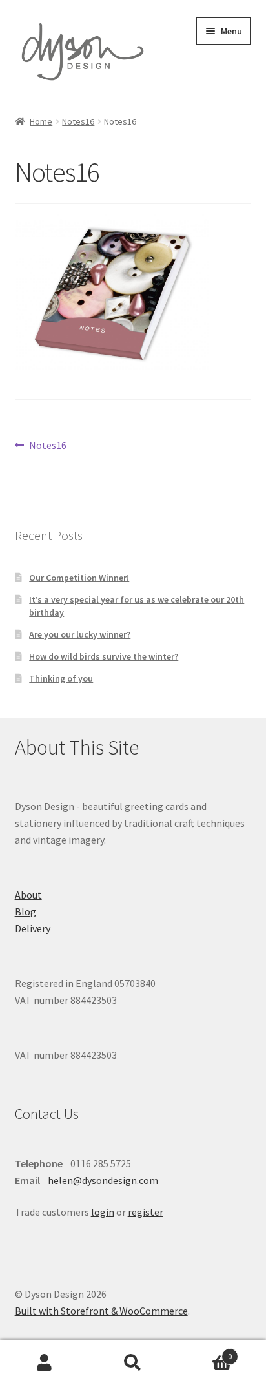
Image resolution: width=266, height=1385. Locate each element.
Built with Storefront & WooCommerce (101, 1310)
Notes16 (78, 121)
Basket (205, 1351)
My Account (44, 1363)
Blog (25, 911)
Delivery (32, 928)
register (145, 1211)
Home (41, 121)
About (28, 894)
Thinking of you (61, 678)
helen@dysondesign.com (103, 1180)
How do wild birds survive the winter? (103, 656)
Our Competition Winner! (79, 577)
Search (132, 1363)
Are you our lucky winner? (79, 634)
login (102, 1211)
